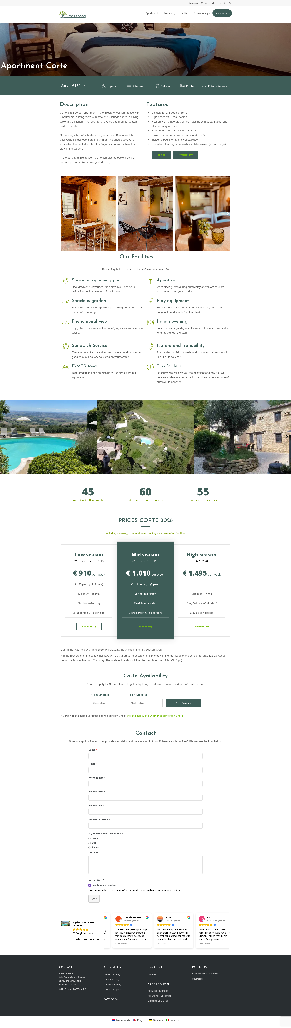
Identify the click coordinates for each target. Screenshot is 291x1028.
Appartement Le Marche (159, 995)
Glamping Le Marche (158, 1000)
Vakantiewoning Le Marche (205, 973)
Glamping (169, 13)
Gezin (95, 838)
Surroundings (202, 13)
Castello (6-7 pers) (112, 989)
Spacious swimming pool (97, 280)
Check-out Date (139, 695)
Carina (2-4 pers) (112, 974)
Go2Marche (198, 978)
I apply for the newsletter (105, 884)
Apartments (152, 13)
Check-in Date (100, 695)
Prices (161, 154)
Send (94, 899)
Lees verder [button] (114, 943)
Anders (95, 847)
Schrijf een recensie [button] (87, 939)
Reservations (222, 13)
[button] (63, 213)
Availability (186, 154)
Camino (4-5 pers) (112, 984)
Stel (94, 842)
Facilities (184, 13)
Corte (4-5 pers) (111, 979)
